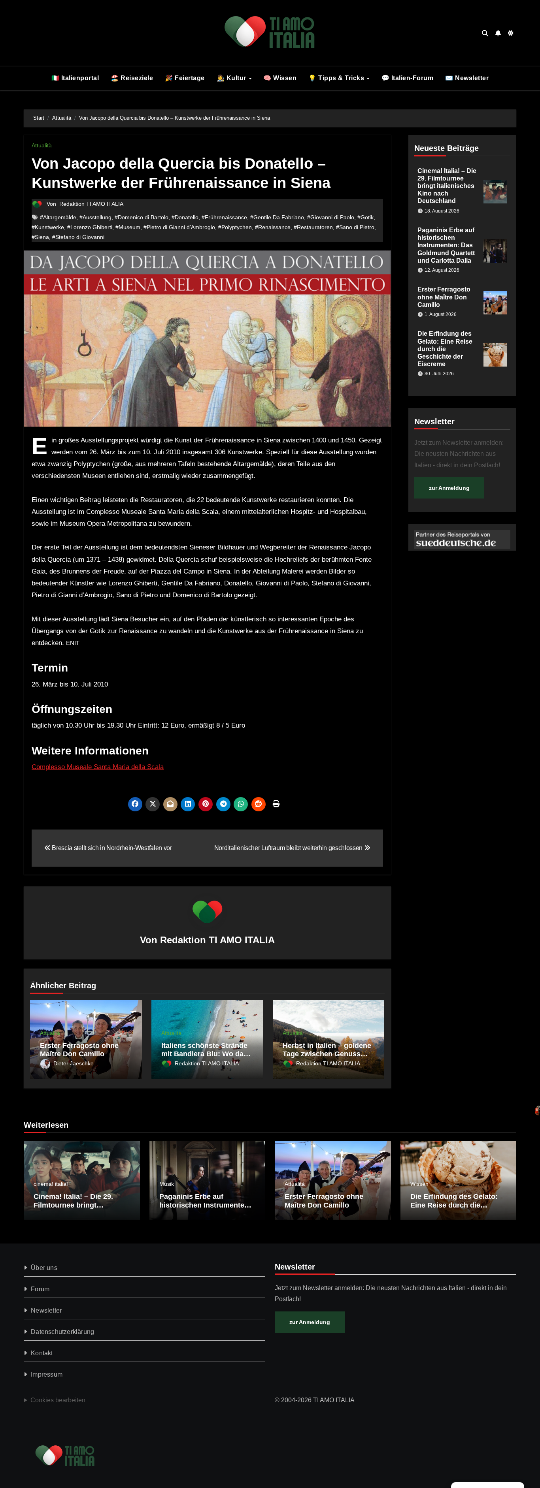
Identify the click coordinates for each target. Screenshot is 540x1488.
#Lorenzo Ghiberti (89, 227)
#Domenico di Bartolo (141, 217)
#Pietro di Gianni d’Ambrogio (179, 227)
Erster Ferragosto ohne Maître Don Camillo (79, 1050)
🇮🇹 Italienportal (75, 78)
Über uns (44, 1267)
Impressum (46, 1374)
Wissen (419, 1184)
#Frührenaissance (224, 217)
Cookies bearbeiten (57, 1400)
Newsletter (46, 1310)
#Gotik (365, 217)
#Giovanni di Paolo (330, 217)
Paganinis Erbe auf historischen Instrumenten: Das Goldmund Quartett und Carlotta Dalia (446, 245)
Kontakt (42, 1353)
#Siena (40, 237)
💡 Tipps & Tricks (337, 78)
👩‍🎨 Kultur (232, 78)
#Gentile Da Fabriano (277, 217)
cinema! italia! (51, 1184)
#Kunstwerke (48, 227)
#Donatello (185, 217)
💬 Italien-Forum (407, 78)
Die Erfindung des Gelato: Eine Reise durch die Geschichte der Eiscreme (444, 348)
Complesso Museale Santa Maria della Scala (98, 767)
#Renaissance (273, 227)
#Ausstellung (95, 217)
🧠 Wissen (279, 78)
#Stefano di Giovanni (78, 237)
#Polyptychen (235, 227)
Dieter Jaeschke (73, 1063)
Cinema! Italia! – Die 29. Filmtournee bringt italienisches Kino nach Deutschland (446, 186)
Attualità (42, 145)
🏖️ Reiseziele (132, 78)
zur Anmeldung (449, 488)
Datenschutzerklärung (62, 1331)
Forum (40, 1289)
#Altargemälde (58, 217)
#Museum (127, 227)
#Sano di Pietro (355, 227)
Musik (166, 1184)
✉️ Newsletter (467, 78)
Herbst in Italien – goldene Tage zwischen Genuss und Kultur (327, 1054)
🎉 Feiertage (185, 78)
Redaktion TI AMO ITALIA (91, 204)
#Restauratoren (313, 227)
